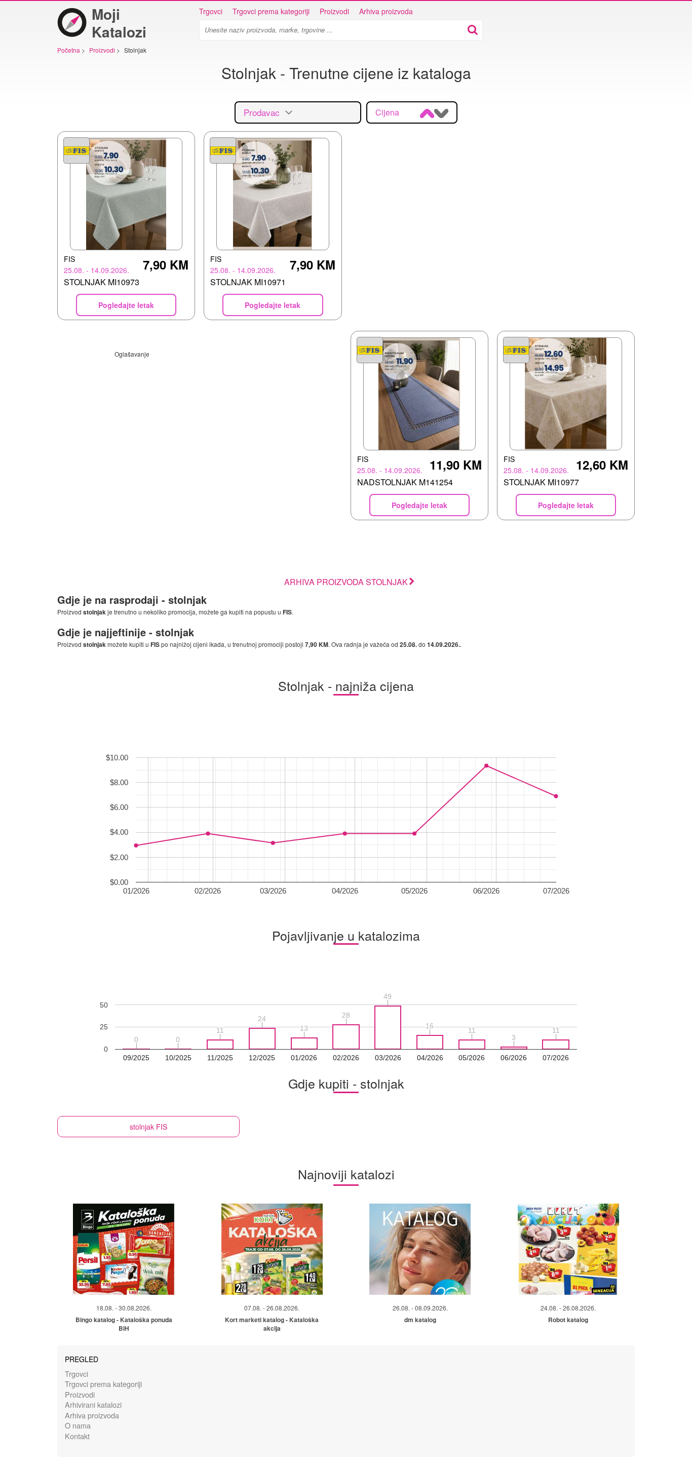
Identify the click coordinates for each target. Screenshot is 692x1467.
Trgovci (210, 11)
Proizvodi (334, 11)
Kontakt (77, 1436)
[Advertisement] (199, 429)
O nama (78, 1425)
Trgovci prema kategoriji (271, 11)
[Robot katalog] (568, 1249)
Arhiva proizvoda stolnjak (346, 582)
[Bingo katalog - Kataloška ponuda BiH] (123, 1249)
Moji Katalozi (119, 23)
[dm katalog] (420, 1249)
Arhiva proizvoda (386, 11)
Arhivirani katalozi (93, 1404)
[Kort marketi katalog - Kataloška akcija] (272, 1249)
